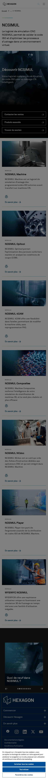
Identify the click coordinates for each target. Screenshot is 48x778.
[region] (24, 763)
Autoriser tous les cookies (24, 764)
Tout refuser (24, 769)
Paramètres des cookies (24, 775)
